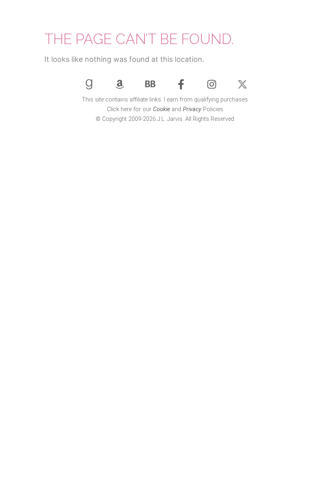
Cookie (161, 109)
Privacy (192, 109)
